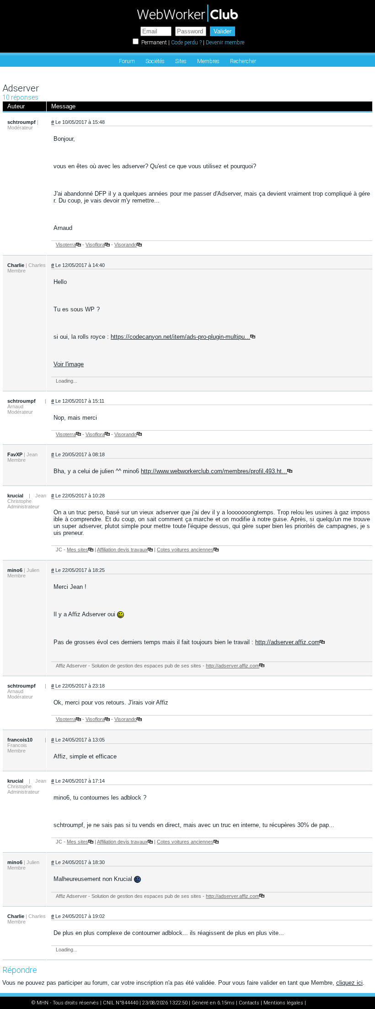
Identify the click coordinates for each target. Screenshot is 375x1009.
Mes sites (77, 549)
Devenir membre (225, 42)
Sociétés (155, 61)
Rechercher (243, 61)
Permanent (154, 42)
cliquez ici (349, 982)
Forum (127, 61)
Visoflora (95, 244)
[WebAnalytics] (325, 1003)
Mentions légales (283, 1003)
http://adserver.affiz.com (287, 642)
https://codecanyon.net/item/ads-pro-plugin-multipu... (180, 336)
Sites (181, 61)
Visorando (125, 244)
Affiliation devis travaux (122, 549)
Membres (208, 61)
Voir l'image (69, 364)
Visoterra (66, 244)
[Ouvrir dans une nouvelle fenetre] (78, 244)
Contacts (249, 1003)
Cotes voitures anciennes (185, 549)
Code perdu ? (186, 42)
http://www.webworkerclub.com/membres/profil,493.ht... (214, 471)
